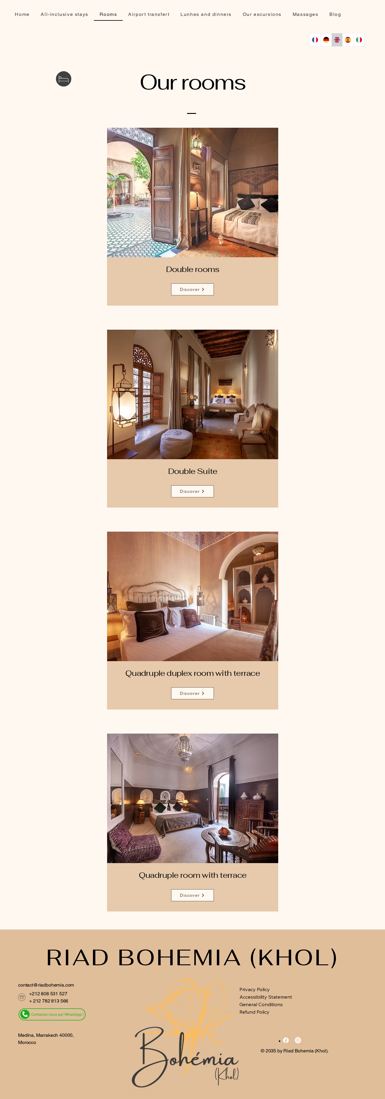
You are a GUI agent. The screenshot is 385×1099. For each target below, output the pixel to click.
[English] (336, 39)
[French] (315, 39)
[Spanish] (347, 39)
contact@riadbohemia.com (46, 985)
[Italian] (358, 39)
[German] (325, 39)
